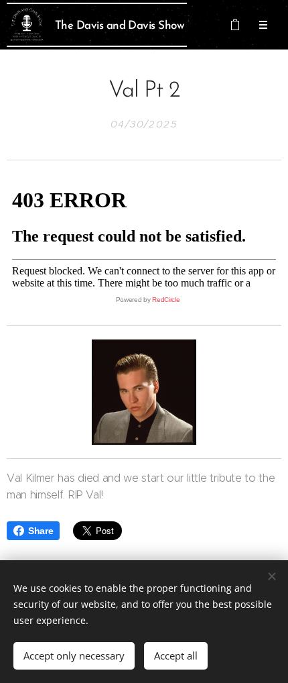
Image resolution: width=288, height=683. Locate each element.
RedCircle (165, 299)
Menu (263, 25)
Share (40, 530)
